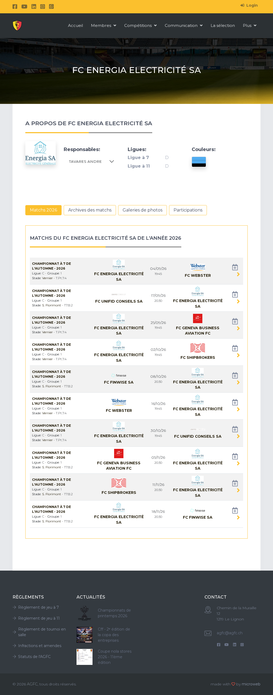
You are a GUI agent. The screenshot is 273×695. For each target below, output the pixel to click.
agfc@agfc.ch (230, 633)
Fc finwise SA (119, 382)
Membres (101, 25)
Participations (188, 210)
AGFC (32, 684)
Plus (247, 25)
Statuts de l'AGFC (34, 656)
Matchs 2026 (43, 210)
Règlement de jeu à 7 (38, 607)
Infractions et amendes (39, 645)
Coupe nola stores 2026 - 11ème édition (114, 657)
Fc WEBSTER (198, 275)
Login (251, 5)
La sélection (223, 25)
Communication (182, 25)
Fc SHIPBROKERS (197, 357)
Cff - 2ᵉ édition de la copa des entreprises (114, 635)
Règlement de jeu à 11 (39, 618)
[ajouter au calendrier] (235, 268)
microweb (251, 684)
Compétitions (138, 25)
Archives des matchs (89, 210)
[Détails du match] (238, 275)
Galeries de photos (142, 210)
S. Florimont (52, 305)
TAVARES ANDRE (85, 161)
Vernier (48, 278)
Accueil (75, 25)
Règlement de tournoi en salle (42, 632)
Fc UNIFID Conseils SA (119, 301)
